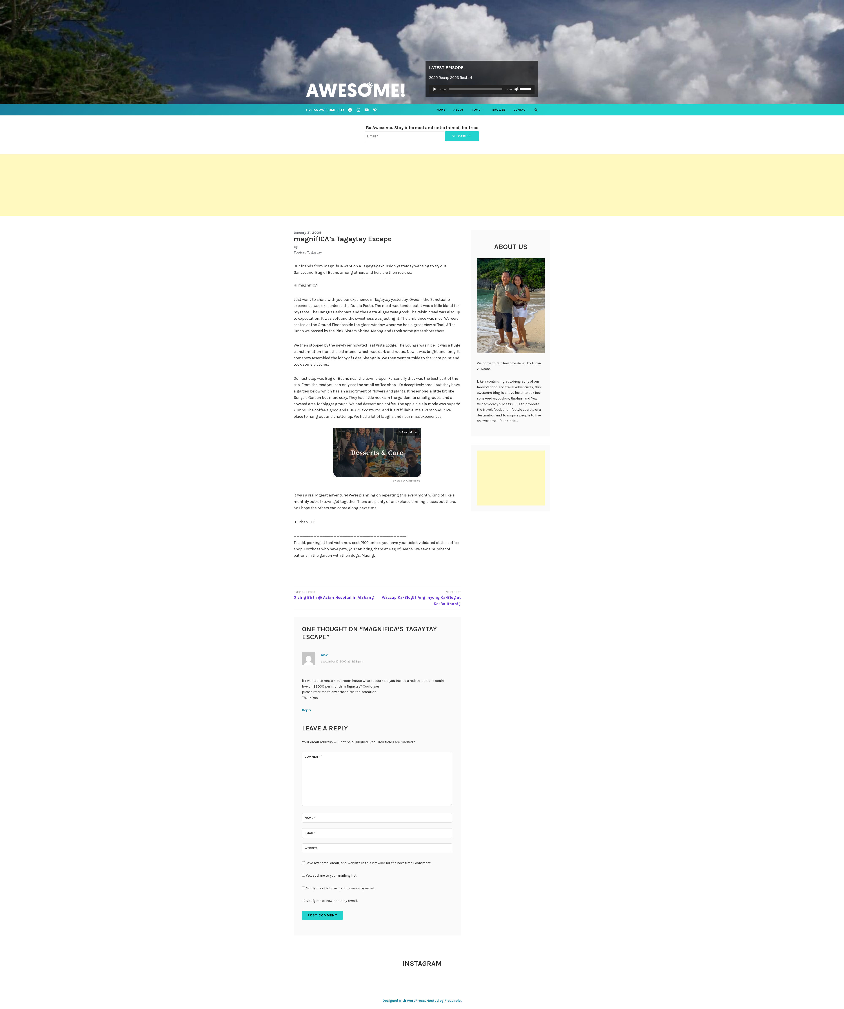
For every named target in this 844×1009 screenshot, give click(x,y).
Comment (313, 757)
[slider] (526, 89)
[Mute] (516, 89)
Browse (498, 109)
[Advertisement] (132, 185)
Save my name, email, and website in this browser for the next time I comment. (368, 863)
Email (310, 833)
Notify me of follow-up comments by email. (340, 888)
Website (311, 848)
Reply (306, 710)
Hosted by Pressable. (444, 1000)
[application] (482, 89)
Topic (476, 109)
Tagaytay (314, 252)
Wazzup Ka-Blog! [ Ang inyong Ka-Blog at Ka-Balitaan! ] (421, 598)
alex (324, 655)
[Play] (435, 89)
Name (310, 818)
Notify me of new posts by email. (332, 901)
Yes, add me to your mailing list (331, 875)
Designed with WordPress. (404, 1000)
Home (441, 109)
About (458, 109)
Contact (520, 109)
